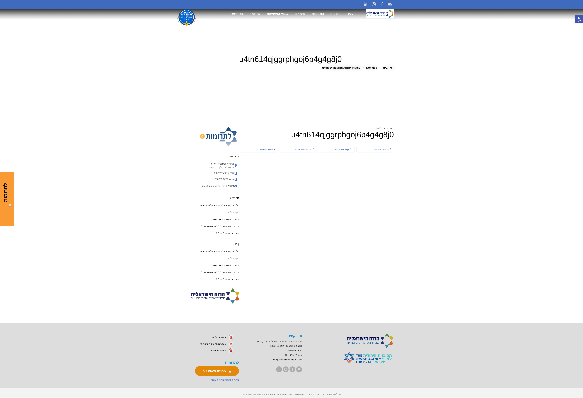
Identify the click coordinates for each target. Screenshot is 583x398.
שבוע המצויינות (277, 13)
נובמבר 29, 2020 (384, 128)
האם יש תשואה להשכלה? (227, 233)
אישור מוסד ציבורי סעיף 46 (213, 344)
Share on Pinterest (381, 150)
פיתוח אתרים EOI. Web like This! (258, 394)
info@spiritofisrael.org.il (284, 359)
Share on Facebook (303, 150)
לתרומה (254, 13)
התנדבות (318, 13)
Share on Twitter (267, 150)
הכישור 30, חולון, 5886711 (282, 346)
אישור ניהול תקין (218, 337)
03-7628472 (291, 355)
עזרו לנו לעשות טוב (215, 370)
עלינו (350, 13)
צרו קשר (237, 13)
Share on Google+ (342, 150)
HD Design (299, 394)
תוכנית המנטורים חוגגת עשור (226, 219)
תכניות (334, 13)
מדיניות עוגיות (217, 380)
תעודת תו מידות (219, 350)
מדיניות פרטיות (232, 380)
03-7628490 (290, 350)
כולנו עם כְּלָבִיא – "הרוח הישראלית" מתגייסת (219, 205)
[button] (579, 19)
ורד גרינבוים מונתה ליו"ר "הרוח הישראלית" (220, 226)
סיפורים (300, 13)
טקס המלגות (233, 212)
